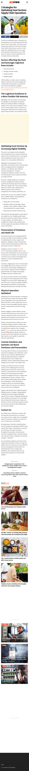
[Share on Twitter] (14, 37)
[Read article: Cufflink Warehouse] (14, 674)
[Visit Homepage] (14, 2)
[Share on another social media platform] (23, 37)
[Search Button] (27, 2)
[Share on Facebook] (5, 37)
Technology (5, 624)
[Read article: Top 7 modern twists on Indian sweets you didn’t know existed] (14, 547)
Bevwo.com (6, 767)
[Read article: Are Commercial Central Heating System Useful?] (14, 632)
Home (2, 764)
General (4, 645)
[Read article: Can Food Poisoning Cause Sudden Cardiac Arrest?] (14, 495)
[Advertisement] (14, 128)
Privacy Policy (12, 767)
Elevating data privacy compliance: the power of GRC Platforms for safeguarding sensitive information (14, 659)
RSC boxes (7, 330)
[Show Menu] (2, 2)
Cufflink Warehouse (8, 682)
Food (3, 503)
